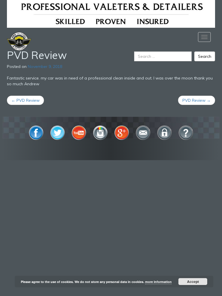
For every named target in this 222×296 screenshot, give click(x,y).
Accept (193, 281)
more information (158, 282)
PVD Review (25, 100)
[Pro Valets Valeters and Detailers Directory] (111, 13)
